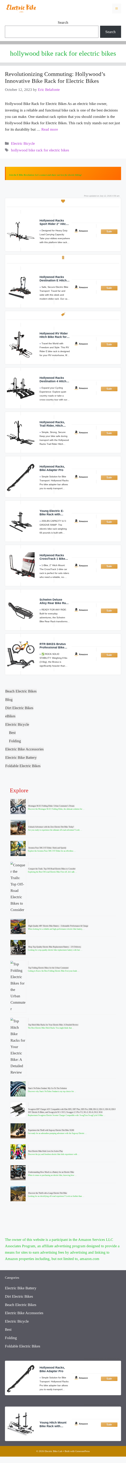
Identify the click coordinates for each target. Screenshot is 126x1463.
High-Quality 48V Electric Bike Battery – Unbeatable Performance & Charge (58, 926)
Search (63, 22)
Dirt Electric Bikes (19, 708)
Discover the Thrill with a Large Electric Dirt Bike (47, 1193)
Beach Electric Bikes (21, 691)
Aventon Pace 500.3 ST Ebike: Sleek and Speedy (47, 848)
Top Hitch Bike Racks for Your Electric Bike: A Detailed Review (53, 1025)
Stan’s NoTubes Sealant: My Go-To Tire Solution (47, 1088)
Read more (49, 129)
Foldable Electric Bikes (23, 766)
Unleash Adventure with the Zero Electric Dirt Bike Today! (51, 827)
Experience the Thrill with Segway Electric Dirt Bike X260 (51, 1130)
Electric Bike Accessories (24, 749)
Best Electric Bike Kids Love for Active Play (45, 1151)
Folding (15, 741)
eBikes (10, 716)
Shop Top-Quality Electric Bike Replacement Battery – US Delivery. (54, 947)
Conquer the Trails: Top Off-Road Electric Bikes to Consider (51, 869)
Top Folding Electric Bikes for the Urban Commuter (48, 968)
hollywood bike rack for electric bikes (40, 150)
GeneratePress (82, 1451)
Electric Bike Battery (21, 757)
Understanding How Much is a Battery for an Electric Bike (51, 1172)
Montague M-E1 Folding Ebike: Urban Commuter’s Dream (51, 806)
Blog (9, 700)
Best (12, 733)
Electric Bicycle (23, 143)
